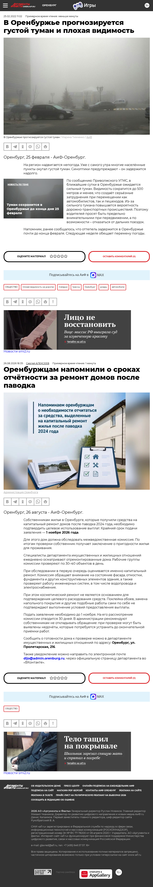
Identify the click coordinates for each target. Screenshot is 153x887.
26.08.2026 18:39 (13, 363)
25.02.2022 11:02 (13, 16)
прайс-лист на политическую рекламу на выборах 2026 (91, 795)
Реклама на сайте (130, 790)
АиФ (89, 137)
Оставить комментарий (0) (119, 256)
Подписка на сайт (42, 790)
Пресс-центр (71, 786)
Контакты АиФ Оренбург (101, 790)
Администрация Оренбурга (21, 492)
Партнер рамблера (65, 872)
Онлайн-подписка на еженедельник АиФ (108, 786)
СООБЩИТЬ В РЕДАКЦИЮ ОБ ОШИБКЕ (53, 800)
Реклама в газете (42, 795)
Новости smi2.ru (17, 351)
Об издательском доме (46, 786)
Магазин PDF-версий (69, 790)
